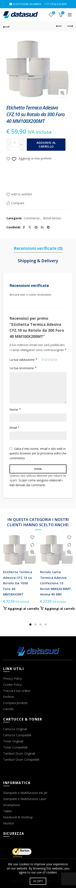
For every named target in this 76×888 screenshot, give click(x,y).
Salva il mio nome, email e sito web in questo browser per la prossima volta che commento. (38, 453)
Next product (69, 26)
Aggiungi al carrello (46, 144)
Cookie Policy (12, 685)
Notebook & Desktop (18, 817)
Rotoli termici (52, 218)
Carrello (8, 709)
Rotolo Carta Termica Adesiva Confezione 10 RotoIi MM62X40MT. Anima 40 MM (56, 583)
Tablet (7, 811)
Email (15, 427)
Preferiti (8, 697)
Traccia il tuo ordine (16, 691)
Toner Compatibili (15, 747)
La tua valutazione (23, 359)
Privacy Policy (12, 678)
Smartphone (11, 805)
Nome (15, 409)
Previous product (59, 26)
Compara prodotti (15, 703)
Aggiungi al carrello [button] (23, 609)
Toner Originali (13, 741)
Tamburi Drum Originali (19, 753)
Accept (38, 881)
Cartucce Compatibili (17, 735)
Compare (17, 203)
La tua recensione (23, 368)
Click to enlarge (62, 93)
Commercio (32, 218)
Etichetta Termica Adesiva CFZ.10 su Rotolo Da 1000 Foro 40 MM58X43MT (17, 583)
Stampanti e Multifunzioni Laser (24, 799)
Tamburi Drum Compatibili (21, 760)
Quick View (32, 552)
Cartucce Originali (15, 729)
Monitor (8, 823)
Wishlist (53, 13)
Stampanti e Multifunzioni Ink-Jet (25, 793)
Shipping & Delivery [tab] (38, 261)
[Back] (6, 26)
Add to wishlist (21, 194)
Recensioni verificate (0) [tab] (38, 248)
